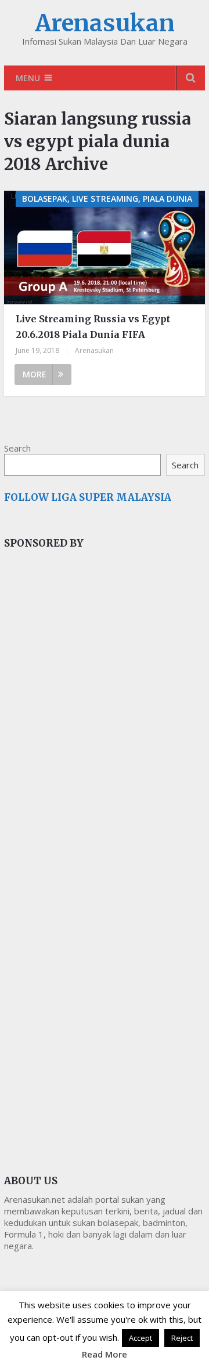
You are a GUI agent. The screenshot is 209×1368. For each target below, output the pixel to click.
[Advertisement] (91, 753)
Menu (28, 77)
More (34, 374)
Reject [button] (182, 1338)
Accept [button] (140, 1338)
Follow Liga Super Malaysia (87, 497)
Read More (104, 1354)
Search (17, 448)
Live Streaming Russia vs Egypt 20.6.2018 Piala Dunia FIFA (93, 326)
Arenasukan (105, 23)
